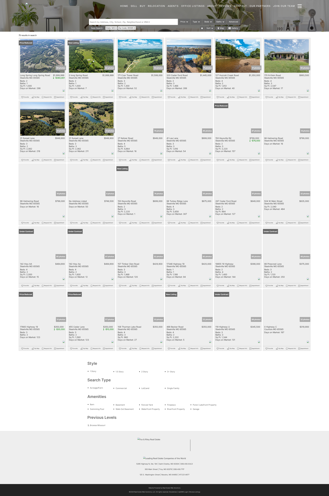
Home (124, 6)
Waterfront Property (150, 409)
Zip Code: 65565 (125, 28)
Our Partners (260, 6)
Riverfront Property (176, 409)
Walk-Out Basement (125, 409)
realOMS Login (183, 492)
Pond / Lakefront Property (204, 405)
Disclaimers (173, 492)
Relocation (156, 6)
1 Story (93, 371)
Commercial (121, 388)
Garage (196, 409)
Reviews (225, 6)
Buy (142, 6)
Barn (92, 404)
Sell (134, 6)
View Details (42, 56)
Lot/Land (145, 388)
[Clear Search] (202, 28)
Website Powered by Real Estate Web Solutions (164, 488)
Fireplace (171, 405)
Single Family (173, 388)
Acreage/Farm (96, 388)
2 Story (144, 371)
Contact (240, 6)
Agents (173, 6)
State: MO (110, 28)
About (212, 6)
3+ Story (171, 371)
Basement (120, 405)
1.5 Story (120, 371)
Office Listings (193, 6)
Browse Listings (194, 492)
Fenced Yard (147, 405)
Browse (97, 425)
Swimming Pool (97, 409)
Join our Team (284, 6)
